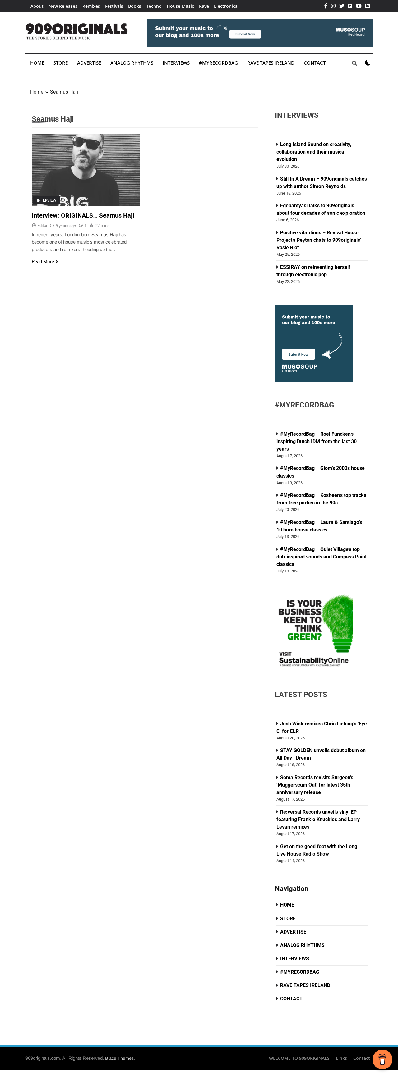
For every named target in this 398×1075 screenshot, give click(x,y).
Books (134, 6)
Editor (42, 225)
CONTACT (315, 63)
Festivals (114, 6)
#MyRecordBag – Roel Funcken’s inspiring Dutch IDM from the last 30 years (316, 441)
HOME (37, 63)
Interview (46, 200)
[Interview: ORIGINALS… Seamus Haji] (86, 170)
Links (341, 1058)
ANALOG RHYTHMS (131, 63)
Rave (204, 6)
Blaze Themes (119, 1058)
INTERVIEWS (176, 63)
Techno (154, 6)
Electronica (226, 6)
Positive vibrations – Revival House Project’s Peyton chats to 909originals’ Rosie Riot (318, 240)
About (37, 6)
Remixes (91, 6)
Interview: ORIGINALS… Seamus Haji (83, 215)
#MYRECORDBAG (218, 63)
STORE (60, 63)
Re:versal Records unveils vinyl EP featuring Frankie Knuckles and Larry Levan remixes (318, 819)
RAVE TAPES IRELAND (270, 63)
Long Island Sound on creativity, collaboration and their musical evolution (313, 151)
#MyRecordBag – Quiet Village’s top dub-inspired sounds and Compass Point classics (321, 556)
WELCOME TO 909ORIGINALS (299, 1058)
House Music (180, 6)
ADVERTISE (89, 63)
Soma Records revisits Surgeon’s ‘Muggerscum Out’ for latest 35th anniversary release (314, 784)
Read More (43, 261)
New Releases (63, 6)
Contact (361, 1058)
